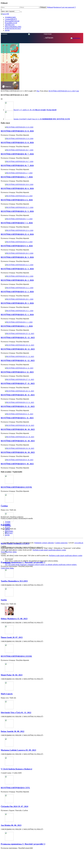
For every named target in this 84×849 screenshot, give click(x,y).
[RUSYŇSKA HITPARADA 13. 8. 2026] (42, 127)
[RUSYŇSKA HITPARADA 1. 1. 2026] (42, 322)
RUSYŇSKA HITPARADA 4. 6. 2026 (17, 200)
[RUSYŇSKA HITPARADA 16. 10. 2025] (42, 448)
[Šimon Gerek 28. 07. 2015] (42, 629)
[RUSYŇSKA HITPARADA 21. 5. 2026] (42, 207)
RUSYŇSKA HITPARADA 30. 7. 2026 (17, 154)
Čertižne (4, 506)
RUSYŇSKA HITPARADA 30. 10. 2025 (18, 429)
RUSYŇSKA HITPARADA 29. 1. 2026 (17, 303)
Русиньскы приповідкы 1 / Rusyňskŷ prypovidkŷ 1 (23, 562)
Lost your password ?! (68, 7)
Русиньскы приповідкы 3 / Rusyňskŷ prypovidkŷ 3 (23, 844)
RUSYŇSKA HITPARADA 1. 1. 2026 (17, 326)
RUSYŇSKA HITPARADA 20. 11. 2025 (18, 395)
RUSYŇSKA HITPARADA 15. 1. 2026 (17, 315)
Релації (11, 23)
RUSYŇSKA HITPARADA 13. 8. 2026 (17, 131)
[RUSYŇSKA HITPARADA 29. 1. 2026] (42, 299)
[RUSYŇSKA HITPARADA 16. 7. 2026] (42, 161)
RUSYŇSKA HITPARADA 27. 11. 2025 (18, 383)
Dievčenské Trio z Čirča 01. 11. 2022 (16, 712)
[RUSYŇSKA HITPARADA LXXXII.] (42, 648)
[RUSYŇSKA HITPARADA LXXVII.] (42, 479)
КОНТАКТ (13, 28)
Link (77, 91)
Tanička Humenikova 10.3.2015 (14, 581)
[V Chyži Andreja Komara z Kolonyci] (42, 761)
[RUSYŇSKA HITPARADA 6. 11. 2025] (42, 414)
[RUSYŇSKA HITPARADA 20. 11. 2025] (42, 391)
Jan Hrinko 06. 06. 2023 (11, 825)
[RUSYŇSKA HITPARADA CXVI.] (42, 780)
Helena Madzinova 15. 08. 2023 (14, 619)
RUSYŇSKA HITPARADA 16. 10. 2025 (18, 452)
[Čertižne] (42, 498)
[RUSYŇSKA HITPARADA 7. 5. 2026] (42, 219)
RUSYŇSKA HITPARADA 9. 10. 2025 (17, 464)
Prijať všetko (12, 552)
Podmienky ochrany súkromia (44, 543)
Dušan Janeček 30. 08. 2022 (12, 731)
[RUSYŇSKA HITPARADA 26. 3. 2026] (42, 253)
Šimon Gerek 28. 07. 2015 (12, 637)
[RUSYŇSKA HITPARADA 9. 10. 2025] (42, 460)
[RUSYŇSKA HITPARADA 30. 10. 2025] (42, 425)
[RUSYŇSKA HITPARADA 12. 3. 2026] (42, 265)
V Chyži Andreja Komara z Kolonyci (16, 769)
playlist (7, 30)
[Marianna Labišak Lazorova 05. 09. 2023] (42, 742)
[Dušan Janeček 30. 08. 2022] (42, 723)
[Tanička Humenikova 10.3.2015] (42, 573)
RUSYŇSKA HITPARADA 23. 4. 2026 (17, 234)
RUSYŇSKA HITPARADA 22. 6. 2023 (62, 91)
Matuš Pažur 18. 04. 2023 (11, 675)
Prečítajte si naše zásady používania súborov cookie (49, 550)
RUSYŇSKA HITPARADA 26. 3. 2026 (17, 257)
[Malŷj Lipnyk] (42, 686)
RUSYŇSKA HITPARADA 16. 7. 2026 (17, 165)
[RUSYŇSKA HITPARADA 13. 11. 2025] (42, 402)
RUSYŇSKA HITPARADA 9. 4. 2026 (17, 246)
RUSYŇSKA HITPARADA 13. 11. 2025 (18, 406)
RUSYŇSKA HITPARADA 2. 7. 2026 (17, 177)
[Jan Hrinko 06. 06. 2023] (42, 817)
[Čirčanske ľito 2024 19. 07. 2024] (42, 798)
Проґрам (12, 21)
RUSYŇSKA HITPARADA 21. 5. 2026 (17, 211)
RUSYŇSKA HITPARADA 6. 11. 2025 (17, 418)
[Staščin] (42, 592)
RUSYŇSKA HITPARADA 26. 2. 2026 (17, 280)
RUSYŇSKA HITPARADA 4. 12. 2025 (17, 372)
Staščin (4, 600)
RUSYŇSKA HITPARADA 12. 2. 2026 (17, 292)
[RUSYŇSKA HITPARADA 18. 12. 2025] (42, 345)
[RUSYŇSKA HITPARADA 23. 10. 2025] (42, 437)
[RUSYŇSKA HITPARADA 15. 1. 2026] (42, 311)
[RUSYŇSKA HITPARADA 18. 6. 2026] (42, 184)
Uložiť (3, 568)
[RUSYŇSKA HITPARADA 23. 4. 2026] (42, 230)
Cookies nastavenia (61, 543)
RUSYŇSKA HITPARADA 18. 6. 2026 (17, 188)
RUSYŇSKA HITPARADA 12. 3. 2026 (17, 269)
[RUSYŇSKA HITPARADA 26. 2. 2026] (42, 276)
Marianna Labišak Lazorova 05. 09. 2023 (18, 750)
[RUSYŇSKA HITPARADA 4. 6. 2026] (42, 196)
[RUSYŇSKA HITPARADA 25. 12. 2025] (42, 334)
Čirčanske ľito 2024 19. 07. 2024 (14, 806)
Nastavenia (4, 552)
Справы (11, 19)
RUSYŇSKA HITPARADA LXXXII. (16, 656)
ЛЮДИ (10, 25)
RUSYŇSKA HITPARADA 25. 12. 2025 (18, 337)
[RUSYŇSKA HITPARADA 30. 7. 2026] (42, 150)
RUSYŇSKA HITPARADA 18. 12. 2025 (18, 349)
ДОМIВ (10, 17)
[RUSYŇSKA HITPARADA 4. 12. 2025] (42, 368)
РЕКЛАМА (13, 26)
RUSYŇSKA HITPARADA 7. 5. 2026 (17, 223)
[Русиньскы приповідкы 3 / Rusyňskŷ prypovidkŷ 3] (42, 836)
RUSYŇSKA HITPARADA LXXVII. (16, 487)
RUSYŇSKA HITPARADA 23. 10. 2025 (18, 441)
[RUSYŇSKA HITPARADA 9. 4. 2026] (42, 242)
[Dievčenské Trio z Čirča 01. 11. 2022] (42, 705)
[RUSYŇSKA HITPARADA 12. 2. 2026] (42, 288)
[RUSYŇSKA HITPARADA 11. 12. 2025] (42, 356)
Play (38, 91)
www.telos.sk (78, 543)
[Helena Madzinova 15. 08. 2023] (42, 611)
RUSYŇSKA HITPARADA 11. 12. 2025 (18, 360)
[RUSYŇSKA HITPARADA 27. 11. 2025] (42, 379)
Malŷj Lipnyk (7, 694)
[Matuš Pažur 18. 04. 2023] (42, 667)
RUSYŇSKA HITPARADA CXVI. (15, 788)
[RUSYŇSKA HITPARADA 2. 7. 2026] (42, 173)
